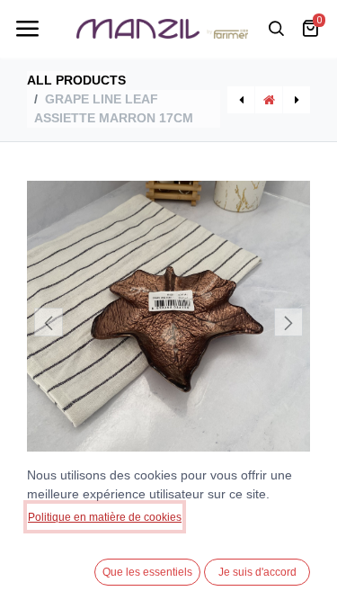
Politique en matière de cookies (105, 517)
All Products (76, 80)
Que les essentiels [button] (147, 572)
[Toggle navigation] (26, 28)
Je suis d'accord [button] (257, 572)
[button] (48, 322)
